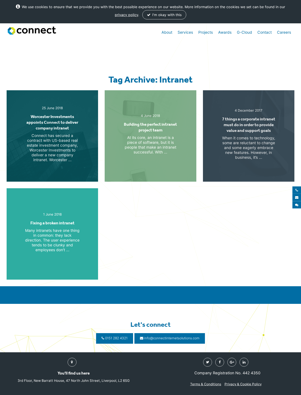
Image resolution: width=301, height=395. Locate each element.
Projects (205, 32)
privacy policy (126, 15)
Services (185, 32)
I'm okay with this (166, 15)
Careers (284, 32)
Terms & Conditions (205, 384)
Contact (264, 32)
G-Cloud (244, 32)
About (167, 32)
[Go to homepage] (32, 31)
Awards (225, 32)
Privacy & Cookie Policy (243, 384)
